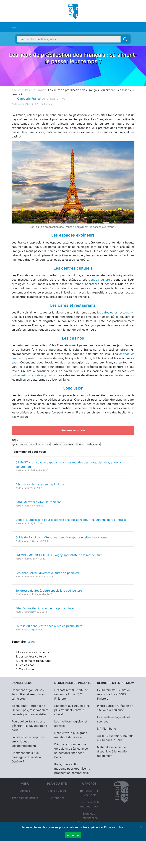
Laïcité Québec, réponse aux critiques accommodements (28, 741)
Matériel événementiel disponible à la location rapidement (112, 751)
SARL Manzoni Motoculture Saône (38, 502)
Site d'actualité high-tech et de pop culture (44, 608)
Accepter (73, 835)
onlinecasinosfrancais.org (29, 375)
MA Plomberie (106, 728)
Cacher (31, 642)
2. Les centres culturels (31, 656)
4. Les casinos (24, 665)
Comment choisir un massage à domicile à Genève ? (26, 757)
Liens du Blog (57, 790)
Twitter (88, 790)
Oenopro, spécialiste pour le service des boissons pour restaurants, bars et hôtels (70, 519)
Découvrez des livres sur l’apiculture (39, 484)
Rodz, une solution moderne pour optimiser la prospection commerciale (72, 768)
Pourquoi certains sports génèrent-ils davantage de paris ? (29, 726)
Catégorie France (29, 98)
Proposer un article (73, 430)
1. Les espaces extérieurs (32, 652)
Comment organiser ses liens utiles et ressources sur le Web (28, 694)
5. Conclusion (24, 669)
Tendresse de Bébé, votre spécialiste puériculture (48, 590)
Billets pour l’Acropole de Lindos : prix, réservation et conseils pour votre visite (30, 710)
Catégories (57, 798)
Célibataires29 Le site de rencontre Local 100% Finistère (71, 694)
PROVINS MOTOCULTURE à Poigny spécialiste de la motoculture (59, 555)
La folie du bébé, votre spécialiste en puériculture (48, 626)
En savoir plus (113, 827)
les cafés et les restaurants (115, 312)
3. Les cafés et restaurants (33, 660)
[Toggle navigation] (14, 27)
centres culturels (100, 279)
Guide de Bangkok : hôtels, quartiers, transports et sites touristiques (61, 537)
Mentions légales (89, 822)
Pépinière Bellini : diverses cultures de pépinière (47, 573)
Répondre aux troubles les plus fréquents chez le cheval (72, 710)
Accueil (25, 790)
